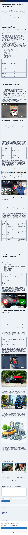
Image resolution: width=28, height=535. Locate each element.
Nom (3, 498)
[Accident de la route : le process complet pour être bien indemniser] (14, 378)
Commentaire (3, 487)
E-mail (11, 498)
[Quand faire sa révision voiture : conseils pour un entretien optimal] (14, 430)
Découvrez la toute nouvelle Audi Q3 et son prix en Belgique (21, 456)
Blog (2, 3)
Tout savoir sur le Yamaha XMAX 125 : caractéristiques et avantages (11, 411)
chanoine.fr (5, 477)
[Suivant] (25, 472)
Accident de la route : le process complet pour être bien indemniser (11, 389)
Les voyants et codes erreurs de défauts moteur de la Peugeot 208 (6, 456)
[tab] (12, 480)
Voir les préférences (14, 532)
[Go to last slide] (3, 472)
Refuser (14, 530)
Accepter (14, 528)
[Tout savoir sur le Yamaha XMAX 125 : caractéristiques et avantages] (14, 402)
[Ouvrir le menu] (27, 1)
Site (19, 498)
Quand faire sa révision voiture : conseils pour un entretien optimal (11, 445)
